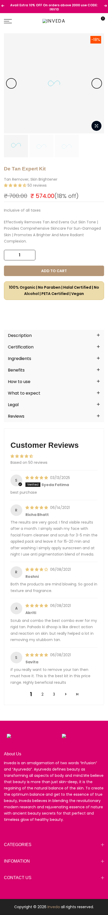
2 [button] (42, 694)
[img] (37, 477)
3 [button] (54, 694)
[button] (16, 185)
